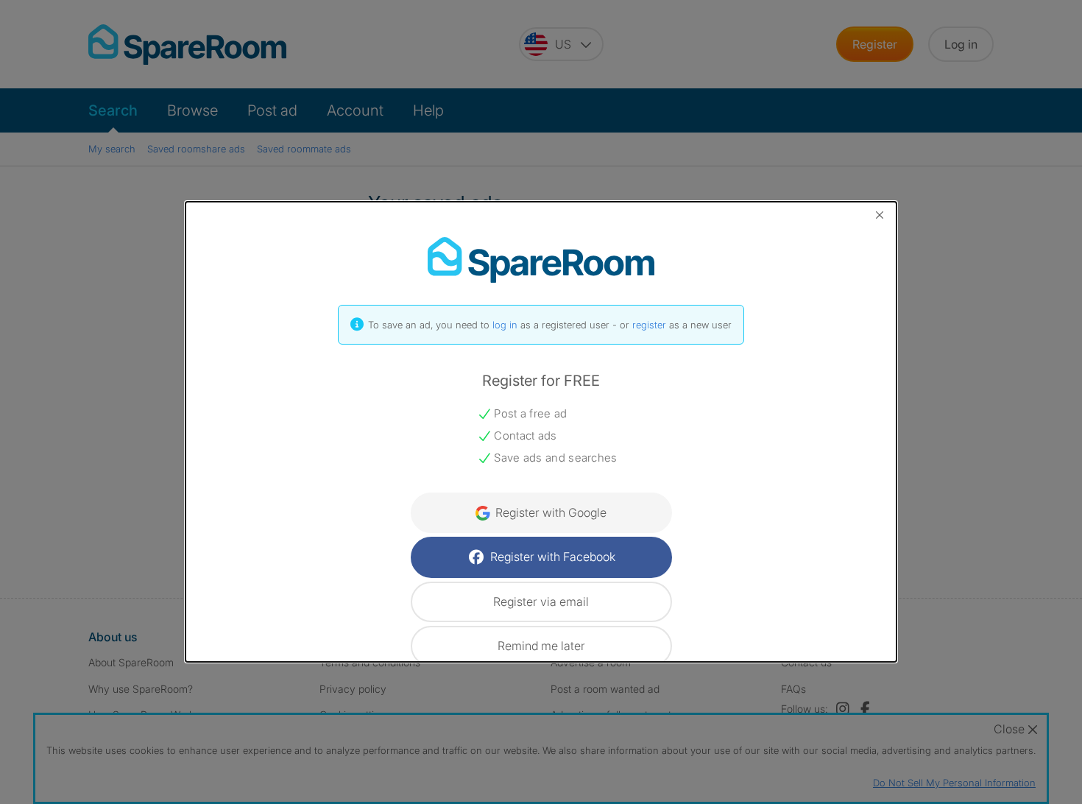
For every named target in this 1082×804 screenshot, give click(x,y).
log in (504, 325)
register (649, 325)
